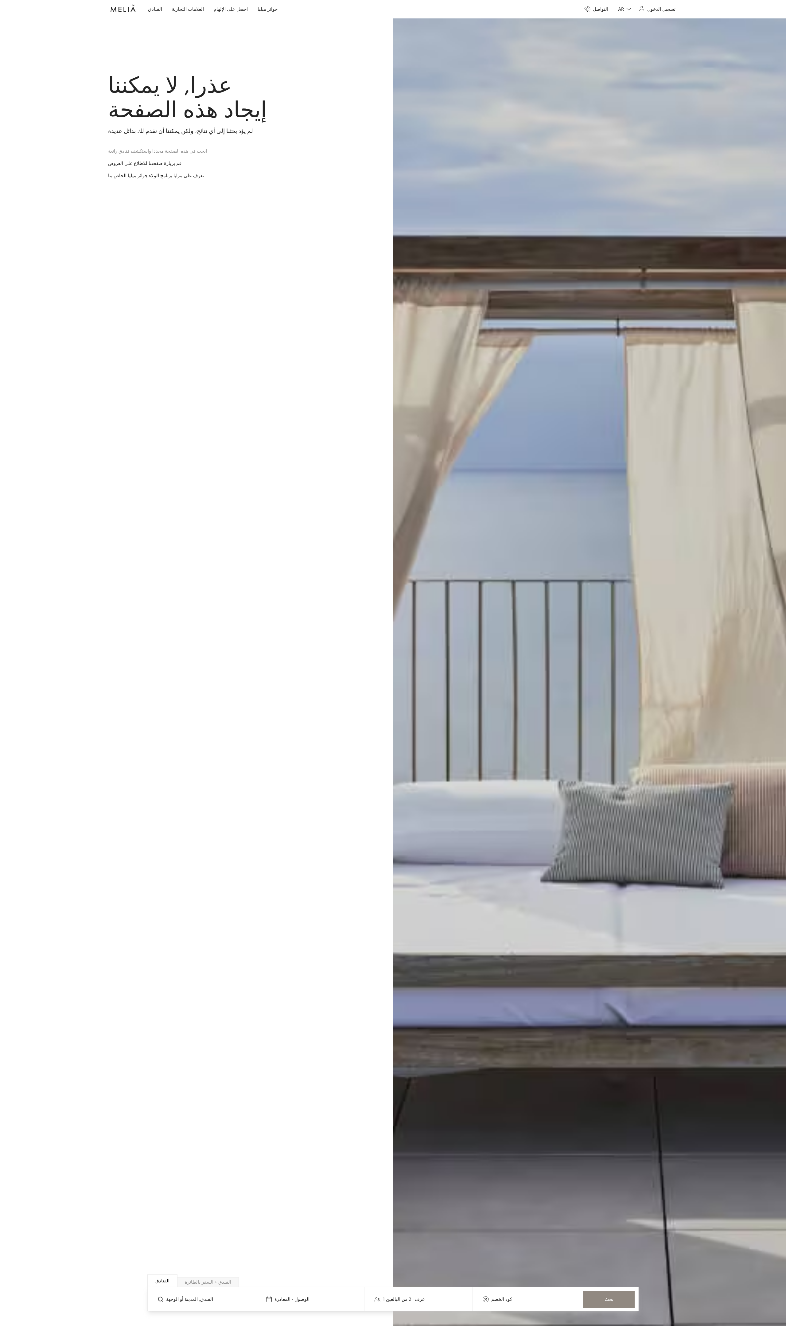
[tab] (162, 1280)
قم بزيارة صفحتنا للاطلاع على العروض (144, 163)
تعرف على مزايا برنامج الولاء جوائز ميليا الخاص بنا (156, 175)
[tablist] (393, 1281)
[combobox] (624, 9)
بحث (609, 1299)
